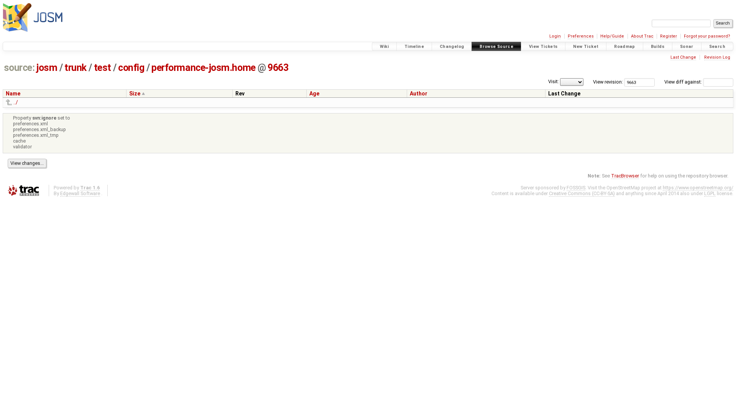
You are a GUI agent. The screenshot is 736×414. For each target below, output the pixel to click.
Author (418, 93)
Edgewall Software (80, 193)
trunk (75, 67)
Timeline (414, 46)
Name (13, 93)
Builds (657, 46)
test (102, 67)
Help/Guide (612, 36)
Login (555, 36)
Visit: (553, 81)
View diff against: (683, 82)
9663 (278, 67)
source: (19, 67)
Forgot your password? (707, 36)
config (131, 67)
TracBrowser (625, 176)
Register (668, 36)
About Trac (642, 36)
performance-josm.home (203, 67)
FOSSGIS (576, 188)
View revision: (608, 82)
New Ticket (585, 46)
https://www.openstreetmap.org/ (698, 188)
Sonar (686, 46)
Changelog (452, 46)
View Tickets (543, 46)
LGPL (710, 193)
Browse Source (496, 46)
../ (15, 102)
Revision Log (717, 57)
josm (46, 67)
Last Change (683, 57)
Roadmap (624, 46)
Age (314, 93)
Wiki (384, 46)
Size (134, 93)
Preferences (581, 36)
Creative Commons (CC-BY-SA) (582, 193)
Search (717, 46)
